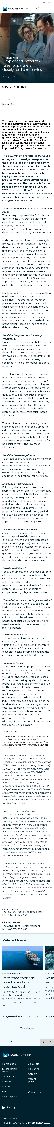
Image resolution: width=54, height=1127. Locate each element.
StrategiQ (18, 1122)
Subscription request (9, 1070)
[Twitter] (14, 1108)
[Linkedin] (3, 1108)
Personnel (34, 1069)
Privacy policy (10, 1096)
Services (7, 1081)
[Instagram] (8, 1108)
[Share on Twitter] (14, 87)
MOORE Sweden (11, 58)
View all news (27, 1028)
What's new (9, 1076)
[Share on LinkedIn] (18, 87)
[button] (43, 1042)
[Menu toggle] (48, 8)
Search (38, 8)
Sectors (6, 1086)
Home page (9, 1064)
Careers (32, 1074)
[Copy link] (26, 87)
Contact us (34, 1092)
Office (5, 1091)
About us (33, 1064)
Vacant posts (32, 1080)
